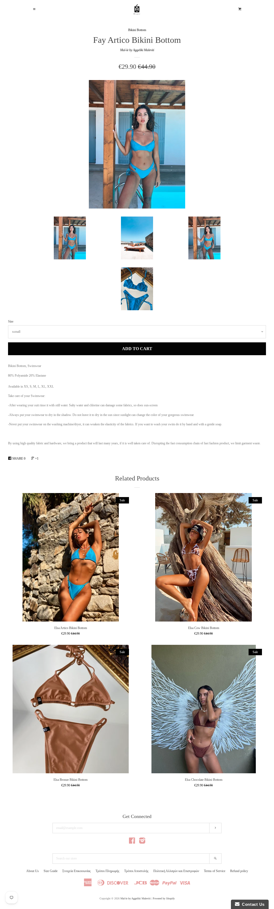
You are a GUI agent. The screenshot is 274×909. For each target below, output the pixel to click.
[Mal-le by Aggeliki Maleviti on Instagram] (142, 842)
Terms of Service (214, 871)
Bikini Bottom (137, 30)
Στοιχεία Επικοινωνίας (76, 871)
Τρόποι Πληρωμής (107, 871)
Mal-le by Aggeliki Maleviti (137, 50)
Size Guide (51, 871)
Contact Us (252, 904)
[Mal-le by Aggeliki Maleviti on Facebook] (132, 842)
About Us (32, 871)
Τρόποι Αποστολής (136, 871)
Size (10, 321)
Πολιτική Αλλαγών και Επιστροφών (176, 871)
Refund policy (239, 871)
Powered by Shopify (164, 898)
